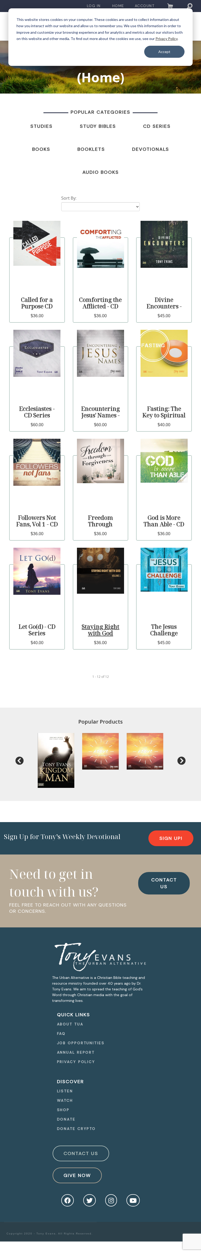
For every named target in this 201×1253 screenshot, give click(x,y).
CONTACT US (164, 883)
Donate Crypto (76, 1128)
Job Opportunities (81, 1043)
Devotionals (150, 149)
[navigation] (94, 6)
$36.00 (37, 316)
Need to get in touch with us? (54, 882)
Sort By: (68, 198)
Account (145, 5)
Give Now (77, 1175)
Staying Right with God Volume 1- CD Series (100, 636)
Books (41, 149)
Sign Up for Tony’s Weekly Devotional (62, 836)
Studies (41, 126)
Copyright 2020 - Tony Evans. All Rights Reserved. (50, 1233)
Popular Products (100, 721)
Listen (65, 1091)
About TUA (70, 1024)
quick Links (73, 1015)
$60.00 (37, 425)
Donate (66, 1119)
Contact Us (81, 1153)
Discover (70, 1081)
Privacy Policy (166, 38)
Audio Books (100, 172)
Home (118, 5)
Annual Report (76, 1052)
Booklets (91, 149)
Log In (94, 5)
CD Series (157, 126)
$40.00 (164, 425)
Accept (164, 51)
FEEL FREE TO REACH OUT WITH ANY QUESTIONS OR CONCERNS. (68, 908)
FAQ (61, 1033)
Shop (63, 1109)
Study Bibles (98, 126)
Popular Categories (100, 112)
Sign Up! (170, 838)
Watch (65, 1100)
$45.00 (164, 316)
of (102, 676)
